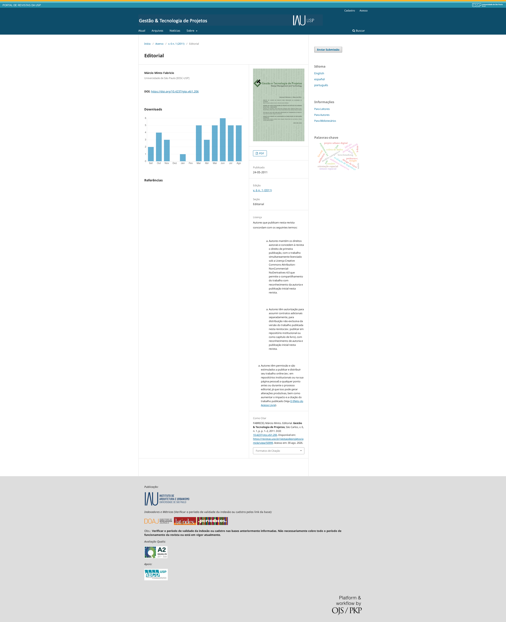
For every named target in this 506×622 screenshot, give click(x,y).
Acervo (159, 43)
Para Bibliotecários (325, 121)
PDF (261, 153)
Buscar (360, 30)
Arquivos (157, 30)
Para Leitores (322, 109)
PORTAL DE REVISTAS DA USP (22, 5)
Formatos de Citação (268, 450)
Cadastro (349, 10)
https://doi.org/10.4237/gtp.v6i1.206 (175, 91)
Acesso (364, 10)
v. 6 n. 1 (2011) (176, 43)
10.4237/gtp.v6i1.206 (265, 435)
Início (147, 43)
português (321, 85)
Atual (141, 30)
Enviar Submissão (328, 49)
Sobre (191, 30)
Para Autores (321, 115)
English (319, 73)
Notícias (175, 30)
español (319, 79)
